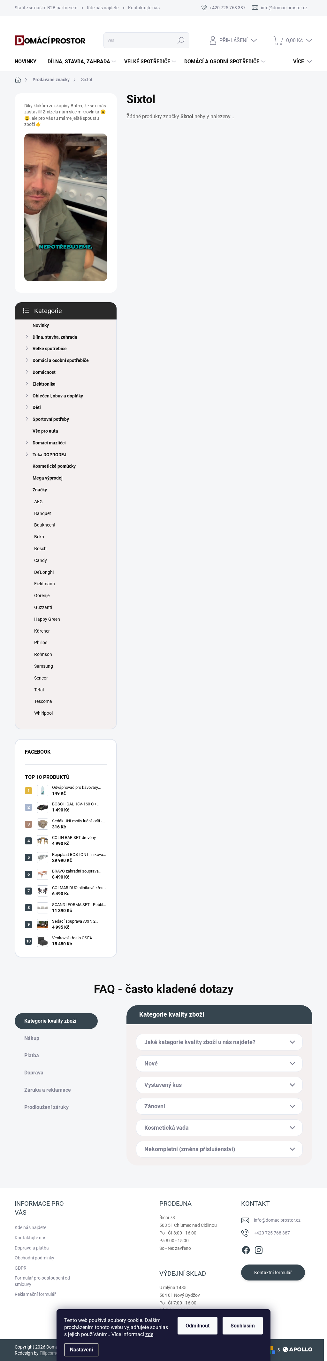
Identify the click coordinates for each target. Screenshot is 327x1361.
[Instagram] (258, 1249)
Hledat (180, 40)
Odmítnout (197, 1326)
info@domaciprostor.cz (277, 1220)
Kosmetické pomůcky (54, 466)
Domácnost (44, 372)
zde (149, 1334)
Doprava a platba (32, 1247)
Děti (37, 407)
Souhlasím (243, 1326)
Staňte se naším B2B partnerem (46, 7)
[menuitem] (28, 61)
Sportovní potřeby (51, 419)
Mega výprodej (48, 478)
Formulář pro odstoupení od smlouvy (42, 1281)
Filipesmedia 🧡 (55, 1353)
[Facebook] (246, 1249)
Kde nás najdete (102, 7)
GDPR (21, 1268)
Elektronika (44, 384)
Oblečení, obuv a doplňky (58, 395)
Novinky (41, 325)
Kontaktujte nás (144, 7)
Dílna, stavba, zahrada (55, 337)
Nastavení (81, 1350)
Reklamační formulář (35, 1294)
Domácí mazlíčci (49, 442)
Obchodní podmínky (34, 1257)
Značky (40, 489)
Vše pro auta (45, 431)
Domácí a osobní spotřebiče (61, 360)
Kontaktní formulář (273, 1272)
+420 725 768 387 (272, 1232)
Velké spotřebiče (50, 348)
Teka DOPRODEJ (49, 454)
